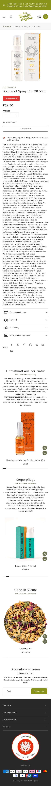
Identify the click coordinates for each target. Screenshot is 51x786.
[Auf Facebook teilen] (12, 345)
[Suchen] (11, 16)
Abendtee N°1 (25, 649)
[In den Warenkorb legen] (44, 453)
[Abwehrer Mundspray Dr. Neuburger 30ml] (25, 433)
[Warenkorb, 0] (39, 16)
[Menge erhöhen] (16, 115)
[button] (4, 16)
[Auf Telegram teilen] (37, 345)
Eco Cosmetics (9, 87)
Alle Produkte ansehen (25, 375)
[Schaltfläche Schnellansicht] (44, 448)
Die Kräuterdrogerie (29, 781)
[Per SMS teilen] (12, 351)
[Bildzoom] (25, 57)
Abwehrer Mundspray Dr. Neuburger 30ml (25, 460)
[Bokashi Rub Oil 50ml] (25, 539)
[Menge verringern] (6, 114)
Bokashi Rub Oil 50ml (25, 566)
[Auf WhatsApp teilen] (30, 345)
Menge (6, 110)
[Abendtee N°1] (25, 622)
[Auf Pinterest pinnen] (24, 345)
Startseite (7, 26)
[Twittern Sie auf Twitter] (18, 345)
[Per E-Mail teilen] (43, 345)
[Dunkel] (45, 16)
